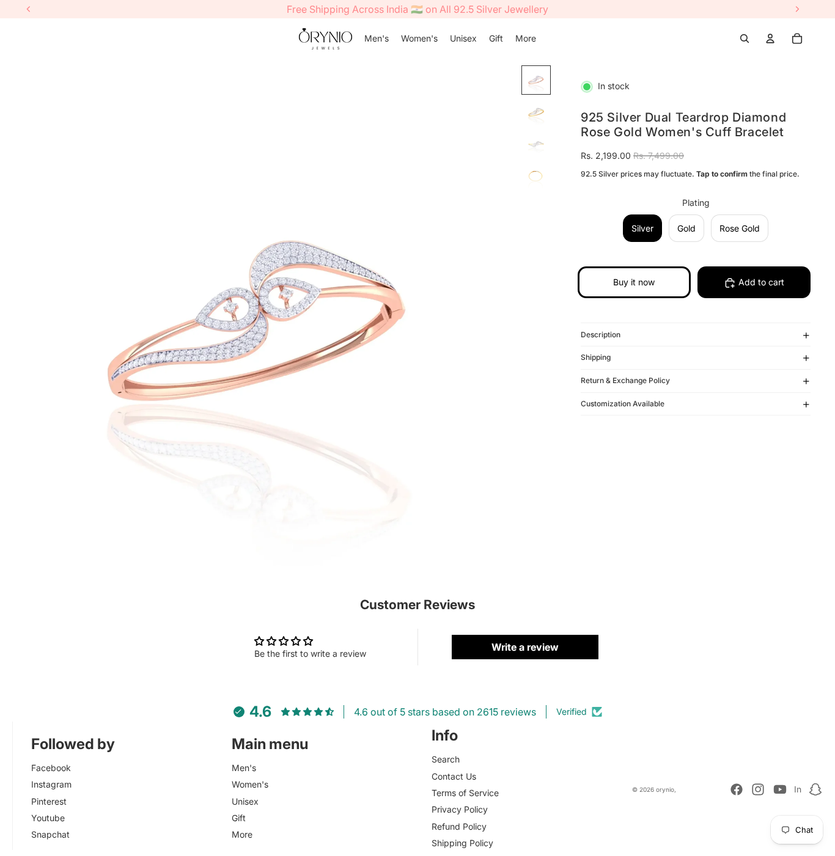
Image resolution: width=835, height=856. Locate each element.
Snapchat (50, 834)
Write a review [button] (525, 647)
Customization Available (622, 404)
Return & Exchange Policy (625, 381)
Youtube (48, 818)
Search (446, 759)
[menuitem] (376, 38)
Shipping (596, 357)
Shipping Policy (462, 843)
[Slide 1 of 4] (536, 80)
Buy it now (634, 282)
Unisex (245, 801)
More (242, 834)
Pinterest (49, 801)
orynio (665, 789)
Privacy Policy (460, 809)
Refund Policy (459, 826)
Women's (250, 784)
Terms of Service (465, 793)
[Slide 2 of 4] (536, 111)
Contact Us (454, 776)
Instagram (51, 784)
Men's (244, 768)
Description (600, 334)
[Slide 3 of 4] (536, 143)
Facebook (51, 768)
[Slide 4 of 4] (536, 175)
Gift (239, 818)
